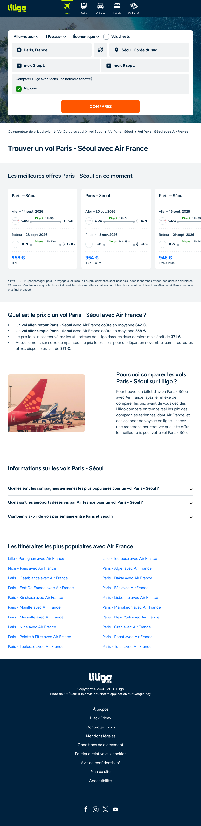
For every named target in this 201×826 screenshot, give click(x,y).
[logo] (17, 8)
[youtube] (115, 809)
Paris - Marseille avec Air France (35, 617)
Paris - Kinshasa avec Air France (35, 597)
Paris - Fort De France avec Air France (41, 587)
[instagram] (95, 809)
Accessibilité (100, 780)
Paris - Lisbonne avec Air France (130, 597)
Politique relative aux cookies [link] (100, 753)
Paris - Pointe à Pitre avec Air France (39, 636)
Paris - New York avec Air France (130, 617)
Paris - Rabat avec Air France (127, 636)
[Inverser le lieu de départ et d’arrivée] (100, 50)
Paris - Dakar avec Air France (127, 578)
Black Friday (100, 718)
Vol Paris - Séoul (120, 132)
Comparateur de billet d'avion (30, 132)
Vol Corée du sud (70, 132)
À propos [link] (100, 709)
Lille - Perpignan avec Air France (36, 558)
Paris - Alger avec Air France (127, 568)
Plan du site (100, 771)
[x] (105, 809)
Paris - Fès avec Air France (125, 587)
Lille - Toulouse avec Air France (129, 558)
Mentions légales (100, 736)
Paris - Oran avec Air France (126, 627)
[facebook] (86, 809)
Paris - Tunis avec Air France (126, 646)
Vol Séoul (96, 132)
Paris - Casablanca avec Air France (38, 578)
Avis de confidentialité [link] (100, 762)
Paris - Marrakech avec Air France (131, 607)
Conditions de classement (100, 744)
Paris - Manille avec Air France (34, 607)
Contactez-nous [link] (100, 727)
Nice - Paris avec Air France (32, 568)
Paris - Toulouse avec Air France (35, 646)
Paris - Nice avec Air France (32, 627)
